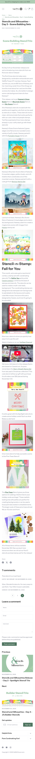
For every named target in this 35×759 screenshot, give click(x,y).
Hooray (4, 227)
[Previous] (12, 596)
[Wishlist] (29, 9)
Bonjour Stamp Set (18, 182)
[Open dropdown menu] (30, 733)
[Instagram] (10, 747)
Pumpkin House (14, 136)
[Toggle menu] (3, 9)
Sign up (28, 725)
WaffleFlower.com (19, 752)
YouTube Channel (25, 342)
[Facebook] (3, 747)
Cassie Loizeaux (7, 281)
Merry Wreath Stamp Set (22, 369)
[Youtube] (7, 747)
